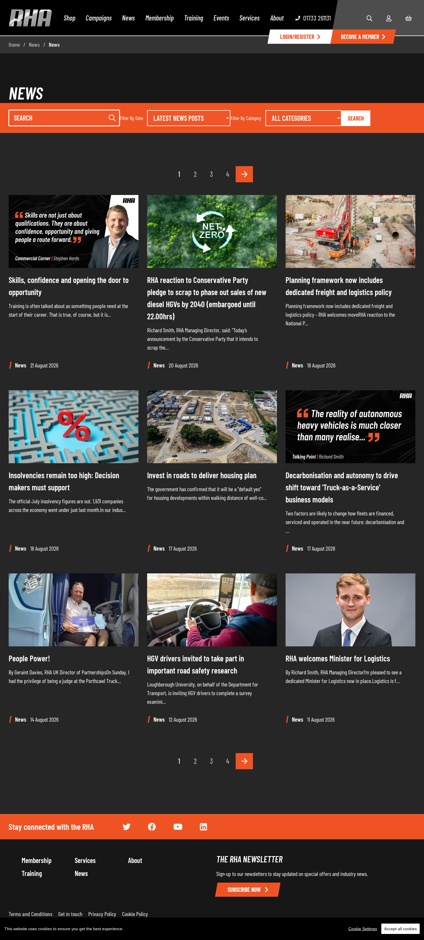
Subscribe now (245, 889)
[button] (369, 18)
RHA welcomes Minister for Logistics (338, 658)
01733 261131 (317, 18)
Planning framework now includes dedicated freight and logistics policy (339, 286)
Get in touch (70, 913)
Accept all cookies (400, 928)
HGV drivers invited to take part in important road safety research (195, 664)
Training (193, 18)
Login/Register (297, 36)
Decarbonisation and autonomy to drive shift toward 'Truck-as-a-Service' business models (342, 487)
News (128, 18)
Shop (69, 18)
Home (14, 44)
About (277, 18)
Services (249, 18)
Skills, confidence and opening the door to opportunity (69, 286)
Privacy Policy (102, 913)
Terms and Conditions (30, 913)
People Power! (29, 658)
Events (221, 18)
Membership (159, 18)
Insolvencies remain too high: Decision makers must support (64, 481)
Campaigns (99, 18)
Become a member (360, 36)
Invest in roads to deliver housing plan (201, 475)
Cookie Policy (135, 913)
